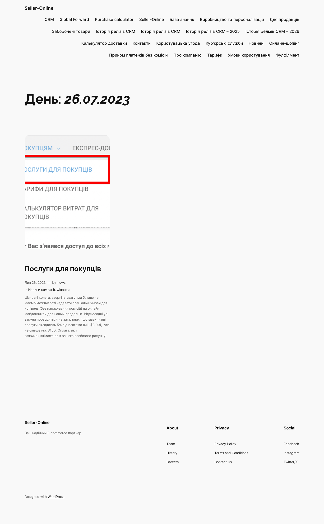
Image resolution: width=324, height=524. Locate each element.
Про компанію (187, 55)
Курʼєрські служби (224, 43)
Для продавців (284, 19)
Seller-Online (39, 8)
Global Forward (74, 19)
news (61, 282)
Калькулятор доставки (104, 43)
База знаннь (182, 19)
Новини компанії (41, 290)
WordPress (56, 497)
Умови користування (249, 55)
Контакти (142, 43)
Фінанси (63, 290)
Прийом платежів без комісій (138, 55)
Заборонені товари (71, 31)
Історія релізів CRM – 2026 (272, 31)
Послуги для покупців (63, 268)
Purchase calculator (114, 19)
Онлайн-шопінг (284, 43)
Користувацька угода (178, 43)
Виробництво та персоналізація (232, 19)
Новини (256, 43)
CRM (49, 19)
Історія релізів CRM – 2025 (213, 31)
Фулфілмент (287, 55)
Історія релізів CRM (115, 31)
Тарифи (214, 55)
